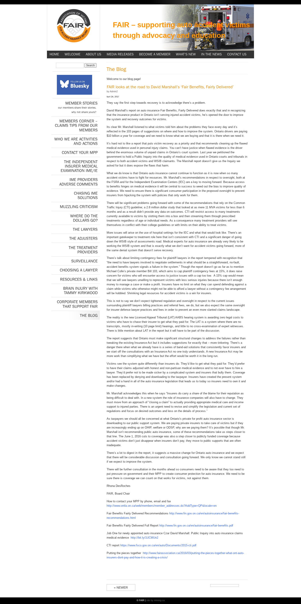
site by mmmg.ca (155, 600)
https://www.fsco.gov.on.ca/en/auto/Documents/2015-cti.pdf (158, 545)
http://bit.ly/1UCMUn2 (144, 537)
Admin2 (114, 91)
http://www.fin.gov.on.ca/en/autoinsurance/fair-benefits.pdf (196, 525)
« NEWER (121, 587)
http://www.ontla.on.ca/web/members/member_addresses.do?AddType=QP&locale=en (162, 505)
